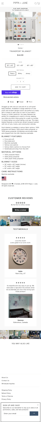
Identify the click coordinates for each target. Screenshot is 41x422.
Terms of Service (7, 396)
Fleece (12, 73)
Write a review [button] (20, 210)
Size (20, 62)
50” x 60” (20, 65)
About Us (5, 377)
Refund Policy (6, 393)
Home (20, 48)
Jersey (28, 73)
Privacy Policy (6, 399)
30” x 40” (10, 65)
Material (20, 70)
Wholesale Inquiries (8, 383)
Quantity (20, 78)
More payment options (11, 97)
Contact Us (5, 380)
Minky (20, 73)
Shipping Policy (7, 390)
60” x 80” (30, 65)
